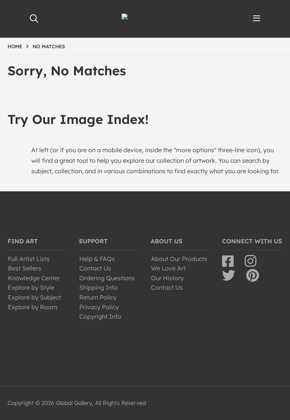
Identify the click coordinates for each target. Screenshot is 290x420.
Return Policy (98, 297)
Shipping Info (98, 287)
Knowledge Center (34, 278)
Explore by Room (32, 307)
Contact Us (95, 268)
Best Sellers (24, 268)
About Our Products (179, 259)
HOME (15, 46)
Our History (167, 278)
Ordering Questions (107, 278)
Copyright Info (100, 316)
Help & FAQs (97, 259)
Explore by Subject (34, 297)
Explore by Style (31, 287)
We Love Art (168, 268)
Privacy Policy (99, 307)
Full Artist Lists (28, 259)
